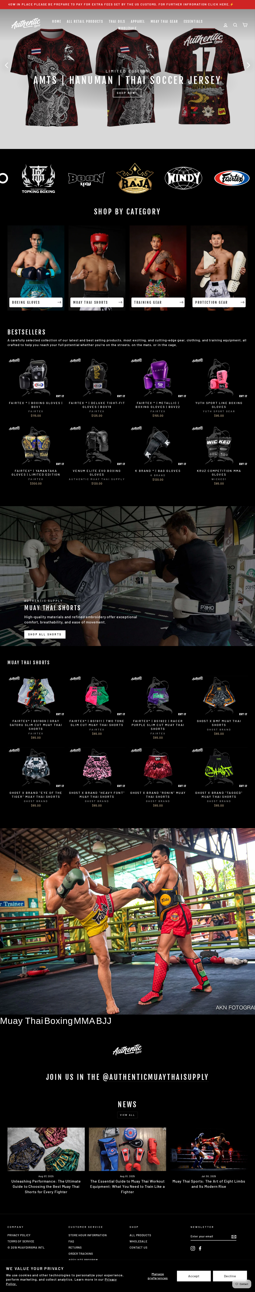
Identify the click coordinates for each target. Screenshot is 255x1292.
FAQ (71, 1241)
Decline (230, 1276)
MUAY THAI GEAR (164, 21)
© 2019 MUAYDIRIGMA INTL (26, 1247)
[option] (127, 4)
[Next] (248, 65)
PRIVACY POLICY (19, 1235)
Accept (194, 1276)
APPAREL (138, 21)
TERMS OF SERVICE (20, 1241)
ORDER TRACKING (81, 1253)
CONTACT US (138, 1247)
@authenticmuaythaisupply (156, 1077)
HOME (56, 21)
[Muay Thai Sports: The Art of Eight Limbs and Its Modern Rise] (209, 1149)
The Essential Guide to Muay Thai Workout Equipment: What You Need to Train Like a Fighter (127, 1186)
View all (127, 1115)
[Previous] (6, 65)
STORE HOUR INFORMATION (88, 1235)
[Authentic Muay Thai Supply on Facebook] (200, 1248)
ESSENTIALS (193, 21)
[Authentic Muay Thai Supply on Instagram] (193, 1248)
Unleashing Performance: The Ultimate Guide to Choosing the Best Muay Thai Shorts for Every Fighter (46, 1186)
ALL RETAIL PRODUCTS (85, 21)
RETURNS (75, 1247)
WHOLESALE (127, 28)
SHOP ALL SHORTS (45, 634)
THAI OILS (117, 21)
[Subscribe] (233, 1236)
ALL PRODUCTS (140, 1235)
